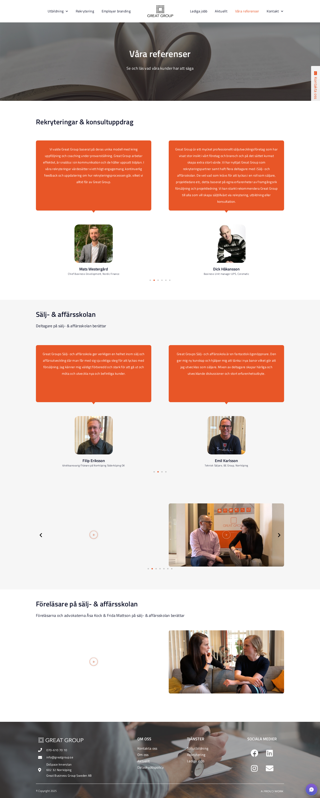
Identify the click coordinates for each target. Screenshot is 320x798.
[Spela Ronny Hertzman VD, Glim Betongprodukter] (93, 535)
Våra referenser (247, 11)
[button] (150, 280)
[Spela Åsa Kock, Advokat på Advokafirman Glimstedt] (93, 661)
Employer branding (116, 11)
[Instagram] (254, 768)
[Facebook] (254, 753)
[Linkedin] (269, 753)
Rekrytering (85, 11)
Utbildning (56, 11)
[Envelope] (269, 768)
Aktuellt (221, 11)
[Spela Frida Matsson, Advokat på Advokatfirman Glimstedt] (226, 661)
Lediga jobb (198, 11)
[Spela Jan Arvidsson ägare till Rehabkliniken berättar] (226, 535)
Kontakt (273, 11)
